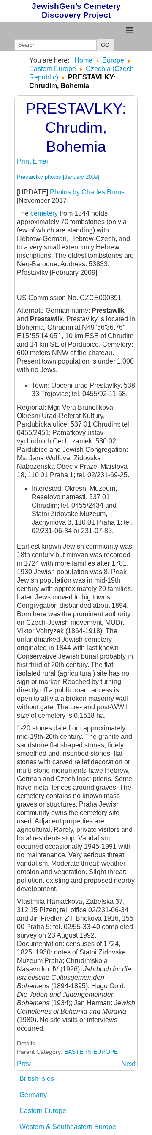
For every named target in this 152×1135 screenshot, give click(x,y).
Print (25, 161)
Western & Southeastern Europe (67, 1126)
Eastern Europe (42, 1110)
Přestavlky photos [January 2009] (58, 177)
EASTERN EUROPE (91, 1051)
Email (41, 161)
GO (105, 45)
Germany (33, 1094)
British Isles (36, 1078)
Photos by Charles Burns (87, 192)
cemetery (45, 213)
